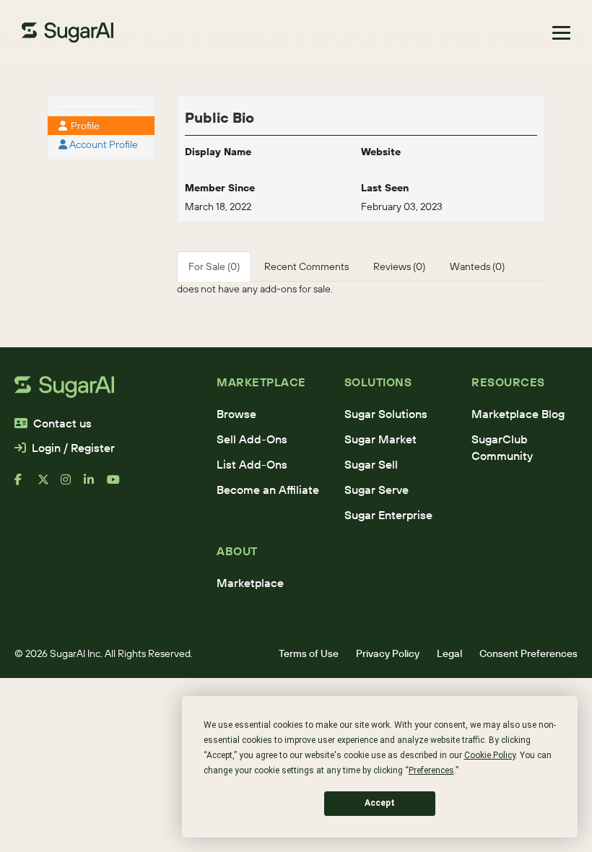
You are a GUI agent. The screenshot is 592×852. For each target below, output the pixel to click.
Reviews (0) (399, 266)
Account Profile (102, 144)
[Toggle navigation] (561, 32)
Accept (380, 803)
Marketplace (250, 582)
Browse (236, 414)
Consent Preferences (528, 653)
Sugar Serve (376, 489)
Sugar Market (380, 439)
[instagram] (72, 485)
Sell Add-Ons (252, 439)
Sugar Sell (371, 464)
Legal (449, 653)
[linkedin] (95, 485)
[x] (49, 485)
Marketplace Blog (518, 414)
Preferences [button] (431, 770)
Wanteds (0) (477, 266)
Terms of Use (309, 653)
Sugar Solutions (385, 414)
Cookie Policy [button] (489, 755)
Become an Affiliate (268, 489)
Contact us (62, 423)
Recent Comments (306, 266)
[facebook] (26, 485)
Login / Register (73, 447)
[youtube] (118, 485)
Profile (84, 125)
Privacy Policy (387, 653)
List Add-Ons (252, 464)
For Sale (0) (214, 266)
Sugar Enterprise (388, 515)
